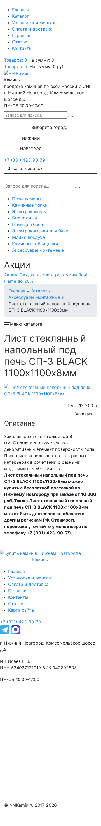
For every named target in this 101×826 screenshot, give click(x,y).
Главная (20, 9)
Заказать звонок (25, 168)
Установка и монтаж (34, 22)
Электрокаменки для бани (40, 230)
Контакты (22, 48)
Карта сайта (21, 610)
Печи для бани (27, 224)
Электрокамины (29, 211)
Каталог (20, 16)
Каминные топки (30, 205)
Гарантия (22, 35)
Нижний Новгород (31, 143)
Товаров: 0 (15, 60)
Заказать (83, 413)
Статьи (19, 41)
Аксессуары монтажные (38, 250)
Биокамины (24, 218)
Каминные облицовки (35, 243)
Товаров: (15, 66)
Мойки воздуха (28, 237)
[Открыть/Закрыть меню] (11, 4)
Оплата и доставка (32, 29)
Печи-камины (26, 198)
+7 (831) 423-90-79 (24, 160)
